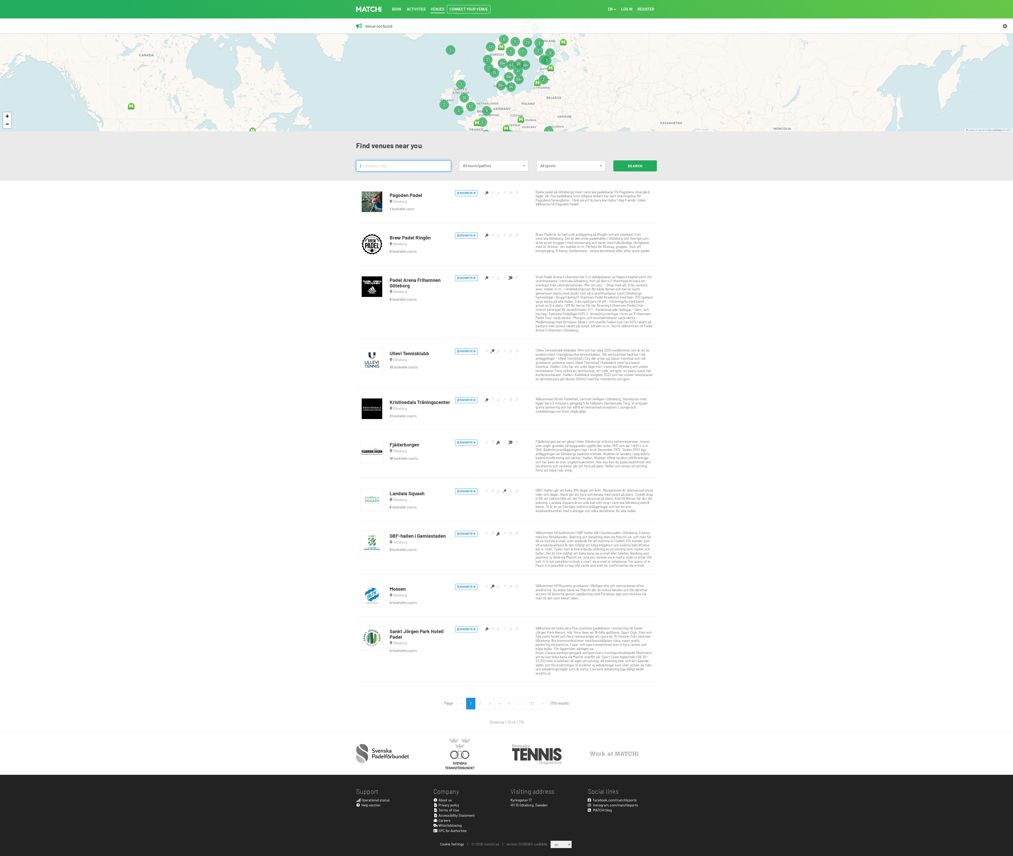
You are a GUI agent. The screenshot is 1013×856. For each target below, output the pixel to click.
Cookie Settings (452, 844)
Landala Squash (407, 493)
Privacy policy (448, 805)
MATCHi (368, 9)
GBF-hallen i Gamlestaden (418, 536)
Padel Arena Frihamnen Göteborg (415, 282)
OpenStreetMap (985, 130)
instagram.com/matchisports (615, 805)
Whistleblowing (450, 825)
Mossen (398, 589)
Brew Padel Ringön (410, 237)
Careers (444, 820)
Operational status (375, 800)
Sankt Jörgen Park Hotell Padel (417, 634)
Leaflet (971, 130)
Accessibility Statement (456, 815)
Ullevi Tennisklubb (409, 353)
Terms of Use (448, 810)
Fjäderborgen (404, 444)
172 (531, 703)
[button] (252, 130)
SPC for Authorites (452, 830)
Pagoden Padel (406, 195)
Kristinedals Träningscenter (420, 402)
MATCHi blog (602, 810)
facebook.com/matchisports (614, 800)
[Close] (1005, 26)
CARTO (1008, 130)
